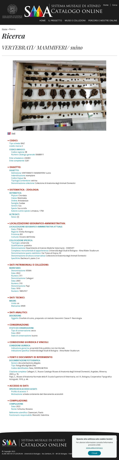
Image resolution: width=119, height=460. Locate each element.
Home (105, 5)
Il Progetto (55, 20)
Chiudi (94, 453)
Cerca (114, 5)
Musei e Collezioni (75, 20)
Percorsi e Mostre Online (102, 20)
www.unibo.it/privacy (94, 448)
